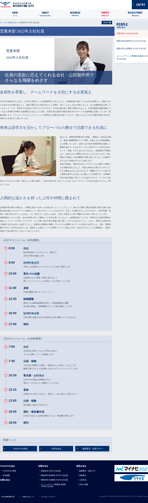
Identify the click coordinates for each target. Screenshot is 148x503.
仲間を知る (12, 23)
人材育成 (82, 480)
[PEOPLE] (105, 14)
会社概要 (6, 475)
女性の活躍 (83, 484)
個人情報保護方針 (8, 497)
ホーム (2, 23)
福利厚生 (82, 475)
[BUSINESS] (75, 14)
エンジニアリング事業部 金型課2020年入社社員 (53, 485)
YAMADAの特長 (20, 448)
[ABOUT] (45, 14)
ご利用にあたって (28, 497)
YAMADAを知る (7, 466)
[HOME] (15, 14)
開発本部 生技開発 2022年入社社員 (54, 480)
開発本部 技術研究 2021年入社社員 (54, 475)
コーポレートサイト (48, 497)
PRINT (107, 22)
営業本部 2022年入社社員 (51, 471)
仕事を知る (56, 448)
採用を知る (81, 466)
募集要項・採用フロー (92, 448)
